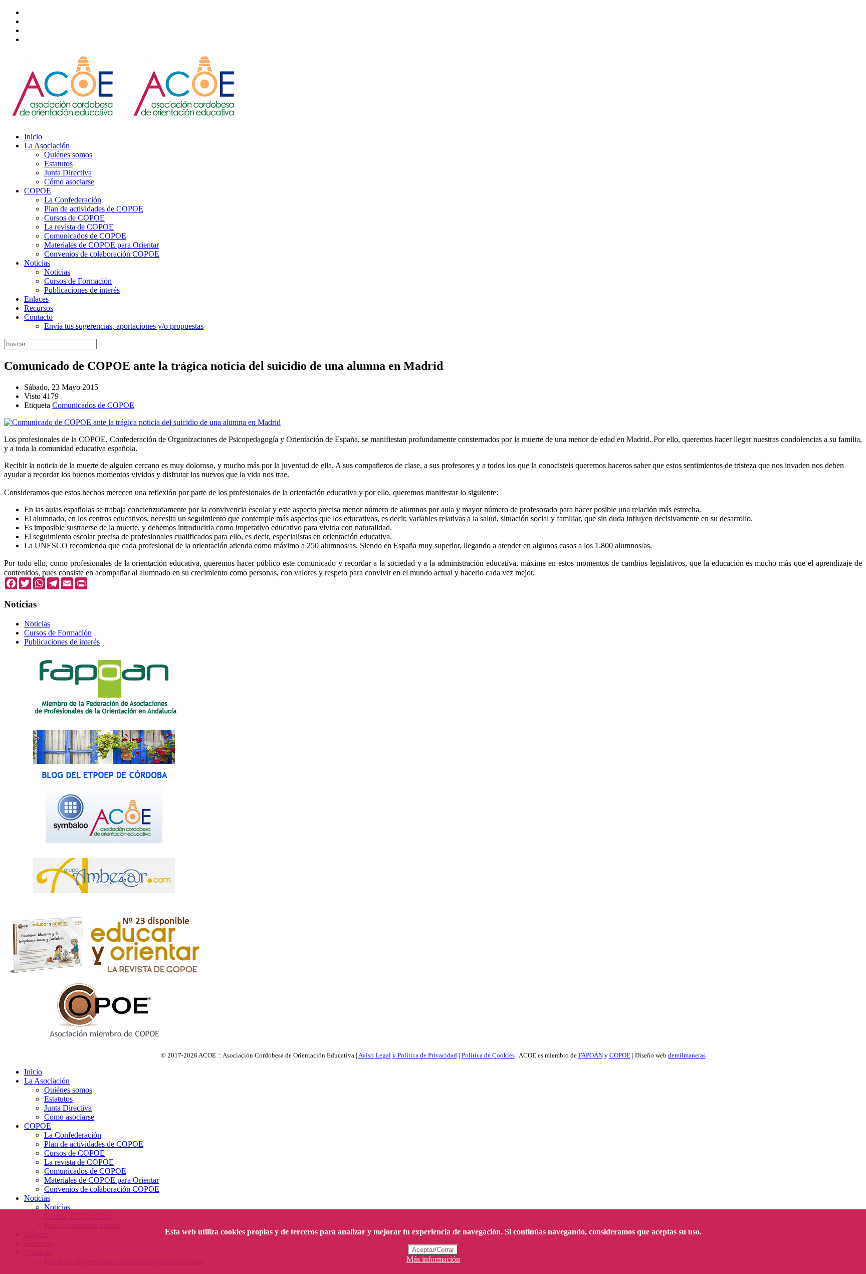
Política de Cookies (488, 1055)
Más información (433, 1259)
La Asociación (47, 145)
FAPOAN (590, 1055)
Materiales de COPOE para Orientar (101, 245)
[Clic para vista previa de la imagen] (142, 422)
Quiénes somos (68, 154)
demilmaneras (687, 1055)
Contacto (38, 317)
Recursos (38, 308)
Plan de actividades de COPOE (93, 208)
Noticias (37, 263)
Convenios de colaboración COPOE (101, 254)
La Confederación (72, 199)
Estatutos (58, 163)
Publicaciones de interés (82, 290)
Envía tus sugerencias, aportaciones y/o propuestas (123, 326)
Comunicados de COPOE (85, 236)
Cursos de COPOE (74, 218)
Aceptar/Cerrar (433, 1249)
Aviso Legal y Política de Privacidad (407, 1055)
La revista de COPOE (79, 227)
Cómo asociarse (69, 181)
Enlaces (36, 299)
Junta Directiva (68, 172)
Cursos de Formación (78, 281)
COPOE (37, 190)
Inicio (33, 136)
